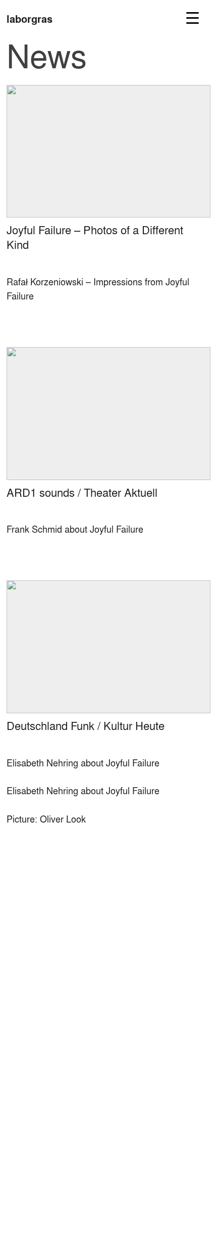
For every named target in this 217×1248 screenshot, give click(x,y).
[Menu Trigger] (192, 17)
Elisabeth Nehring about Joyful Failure (83, 790)
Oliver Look (63, 818)
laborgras (29, 18)
